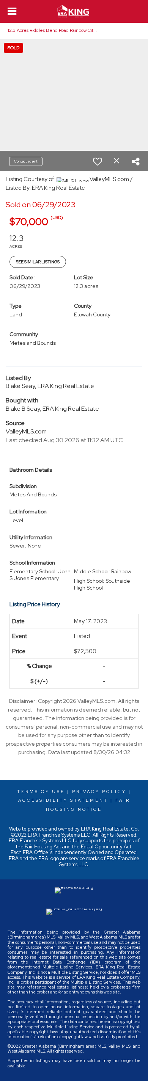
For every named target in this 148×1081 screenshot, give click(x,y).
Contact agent (26, 161)
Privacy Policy (99, 791)
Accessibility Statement (63, 800)
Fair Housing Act (43, 846)
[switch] (97, 161)
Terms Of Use (41, 791)
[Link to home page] (74, 11)
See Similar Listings (38, 261)
